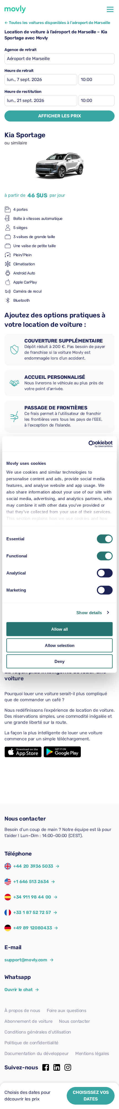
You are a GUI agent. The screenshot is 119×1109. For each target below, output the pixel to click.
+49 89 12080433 (32, 927)
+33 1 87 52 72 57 (32, 912)
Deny (59, 661)
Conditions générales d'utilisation (37, 1032)
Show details (89, 612)
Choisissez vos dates (91, 1096)
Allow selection (59, 645)
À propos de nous (22, 1010)
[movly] (15, 9)
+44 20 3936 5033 (33, 866)
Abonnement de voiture (28, 1021)
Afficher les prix (59, 115)
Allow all (59, 629)
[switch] (105, 556)
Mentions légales (92, 1053)
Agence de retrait (20, 50)
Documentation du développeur (36, 1053)
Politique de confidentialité (31, 1042)
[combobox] (59, 58)
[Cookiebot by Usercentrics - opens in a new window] (88, 443)
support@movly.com (28, 959)
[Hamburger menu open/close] (110, 9)
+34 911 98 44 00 (32, 897)
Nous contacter (74, 1021)
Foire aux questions (66, 1010)
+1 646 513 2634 (31, 881)
